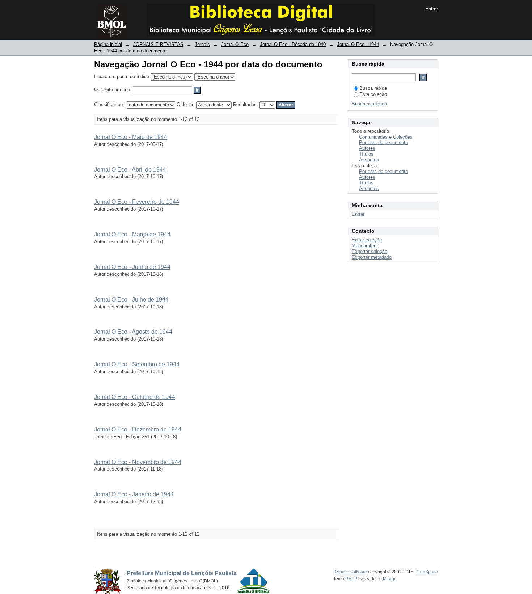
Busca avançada (369, 103)
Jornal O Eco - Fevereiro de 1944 (136, 202)
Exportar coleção (369, 251)
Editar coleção (367, 240)
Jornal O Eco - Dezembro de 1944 (137, 429)
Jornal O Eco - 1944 (358, 44)
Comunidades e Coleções (386, 137)
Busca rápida (373, 88)
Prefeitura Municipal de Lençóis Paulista (182, 573)
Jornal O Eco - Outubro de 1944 (134, 397)
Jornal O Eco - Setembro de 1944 (137, 364)
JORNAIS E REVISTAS (158, 44)
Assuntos (369, 160)
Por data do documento (383, 142)
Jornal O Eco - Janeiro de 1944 (134, 494)
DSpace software (350, 571)
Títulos (366, 154)
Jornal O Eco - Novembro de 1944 (137, 462)
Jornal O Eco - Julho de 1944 (131, 299)
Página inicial (108, 44)
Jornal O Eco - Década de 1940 (293, 44)
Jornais (202, 44)
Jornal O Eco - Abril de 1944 (130, 170)
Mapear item (365, 245)
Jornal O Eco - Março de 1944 (132, 234)
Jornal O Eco (235, 44)
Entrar (431, 9)
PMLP (351, 578)
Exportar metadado (372, 257)
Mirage (390, 578)
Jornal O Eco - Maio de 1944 (130, 137)
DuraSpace (426, 571)
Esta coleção (373, 94)
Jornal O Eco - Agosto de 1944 (133, 332)
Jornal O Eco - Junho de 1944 (132, 267)
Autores (367, 148)
